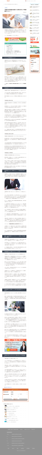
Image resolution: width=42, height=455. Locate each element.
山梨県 (18, 438)
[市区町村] (23, 394)
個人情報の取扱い (22, 448)
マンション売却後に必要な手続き (10, 413)
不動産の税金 (15, 429)
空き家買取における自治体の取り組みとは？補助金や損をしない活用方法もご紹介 (35, 14)
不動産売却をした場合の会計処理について (11, 409)
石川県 (15, 438)
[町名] (15, 396)
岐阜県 (20, 438)
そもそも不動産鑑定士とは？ (9, 45)
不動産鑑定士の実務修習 (9, 49)
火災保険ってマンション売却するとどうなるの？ (12, 418)
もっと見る (15, 53)
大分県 (18, 445)
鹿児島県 (21, 445)
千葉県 (18, 436)
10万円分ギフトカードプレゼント (27, 429)
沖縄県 (22, 445)
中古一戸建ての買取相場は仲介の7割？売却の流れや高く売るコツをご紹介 (35, 10)
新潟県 (12, 438)
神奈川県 (21, 436)
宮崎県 (19, 445)
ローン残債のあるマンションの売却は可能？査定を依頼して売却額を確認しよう (35, 33)
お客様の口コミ (21, 429)
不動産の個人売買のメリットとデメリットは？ (12, 416)
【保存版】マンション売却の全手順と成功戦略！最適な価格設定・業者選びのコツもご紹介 (35, 17)
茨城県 (12, 436)
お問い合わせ (13, 448)
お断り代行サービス (33, 429)
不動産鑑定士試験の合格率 (10, 48)
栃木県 (13, 436)
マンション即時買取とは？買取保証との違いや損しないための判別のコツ (35, 28)
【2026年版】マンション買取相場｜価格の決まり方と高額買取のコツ (35, 19)
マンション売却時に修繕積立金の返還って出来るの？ (13, 420)
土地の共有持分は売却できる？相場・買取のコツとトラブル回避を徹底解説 (35, 22)
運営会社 (8, 448)
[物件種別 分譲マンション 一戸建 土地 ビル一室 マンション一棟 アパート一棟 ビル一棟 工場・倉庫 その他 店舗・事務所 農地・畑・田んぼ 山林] (19, 392)
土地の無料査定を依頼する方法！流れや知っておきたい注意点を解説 (35, 30)
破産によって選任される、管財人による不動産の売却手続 (13, 406)
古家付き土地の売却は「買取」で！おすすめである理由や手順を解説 (35, 25)
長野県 (19, 438)
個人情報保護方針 (28, 448)
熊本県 (16, 445)
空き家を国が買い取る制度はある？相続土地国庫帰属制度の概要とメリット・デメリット (35, 7)
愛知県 (23, 438)
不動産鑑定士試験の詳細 (9, 47)
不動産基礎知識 (9, 429)
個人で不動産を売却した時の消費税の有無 (11, 411)
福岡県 (12, 445)
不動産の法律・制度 (9, 387)
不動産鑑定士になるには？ (9, 46)
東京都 (19, 436)
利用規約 (17, 448)
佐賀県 (13, 445)
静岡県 (22, 438)
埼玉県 (16, 436)
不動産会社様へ (33, 448)
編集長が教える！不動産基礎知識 (34, 4)
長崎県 (15, 445)
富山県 (13, 438)
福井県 (16, 438)
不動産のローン (12, 429)
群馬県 (15, 436)
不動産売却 (6, 7)
